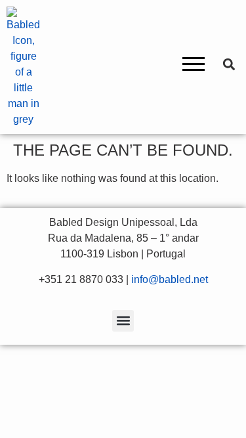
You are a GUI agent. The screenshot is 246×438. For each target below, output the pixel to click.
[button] (193, 67)
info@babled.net (169, 279)
